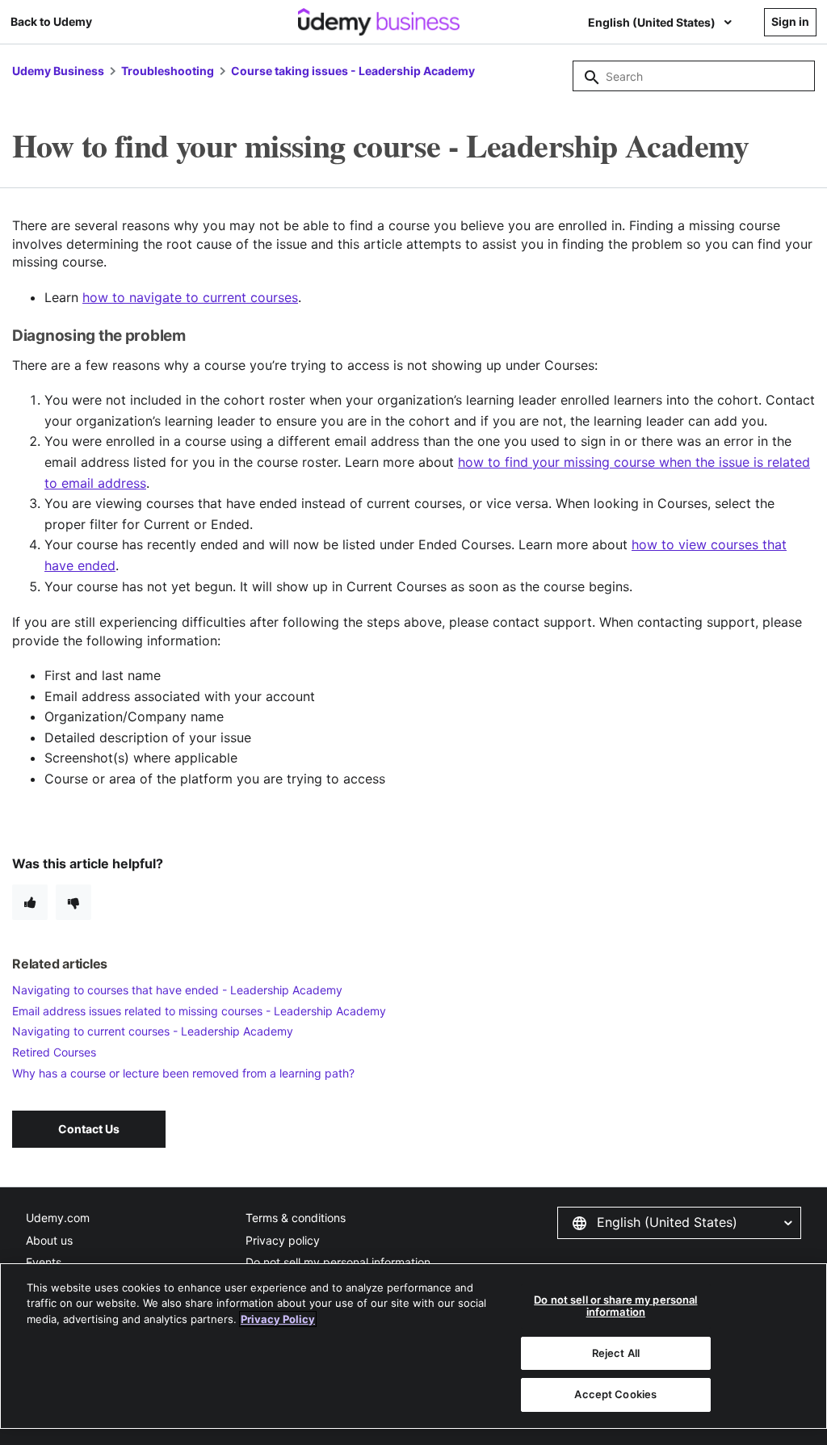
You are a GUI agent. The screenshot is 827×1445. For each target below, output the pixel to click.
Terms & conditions (296, 1217)
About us (49, 1240)
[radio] (30, 902)
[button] (679, 1223)
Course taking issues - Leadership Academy (353, 71)
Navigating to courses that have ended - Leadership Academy (177, 990)
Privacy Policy (278, 1319)
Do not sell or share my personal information (615, 1306)
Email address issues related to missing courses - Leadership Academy (199, 1011)
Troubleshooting (167, 71)
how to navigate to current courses (190, 297)
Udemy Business (58, 71)
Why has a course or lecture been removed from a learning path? (183, 1073)
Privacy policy (283, 1240)
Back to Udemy (51, 21)
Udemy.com (58, 1217)
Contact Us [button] (89, 1129)
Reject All (616, 1352)
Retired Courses (54, 1052)
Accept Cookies (615, 1394)
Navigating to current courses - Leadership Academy (152, 1031)
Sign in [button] (790, 21)
